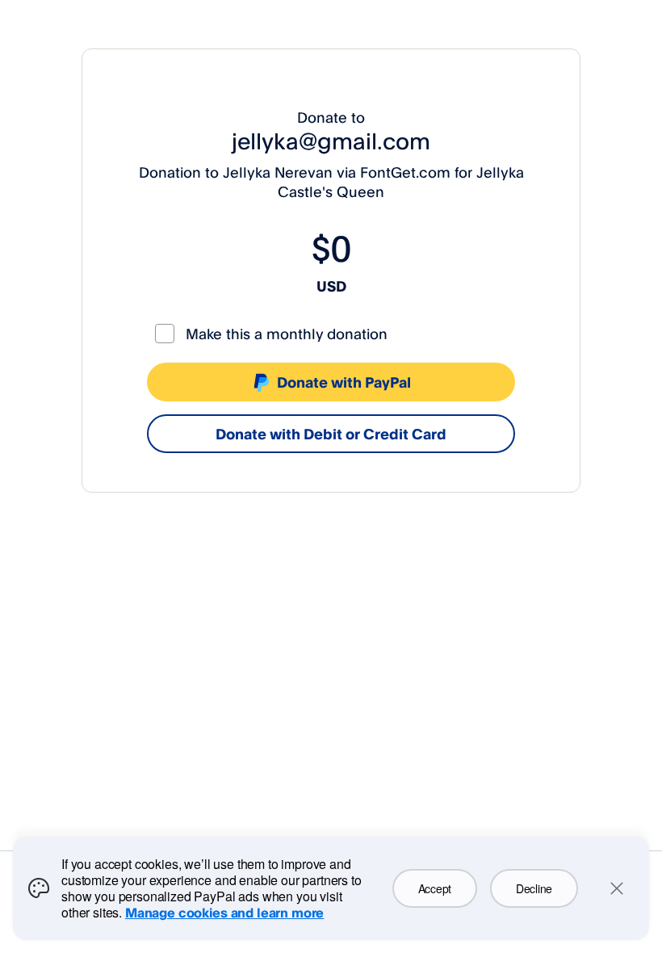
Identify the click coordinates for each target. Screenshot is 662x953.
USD (331, 286)
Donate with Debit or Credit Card (331, 434)
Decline (534, 888)
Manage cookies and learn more (224, 913)
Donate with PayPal (344, 382)
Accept (434, 888)
